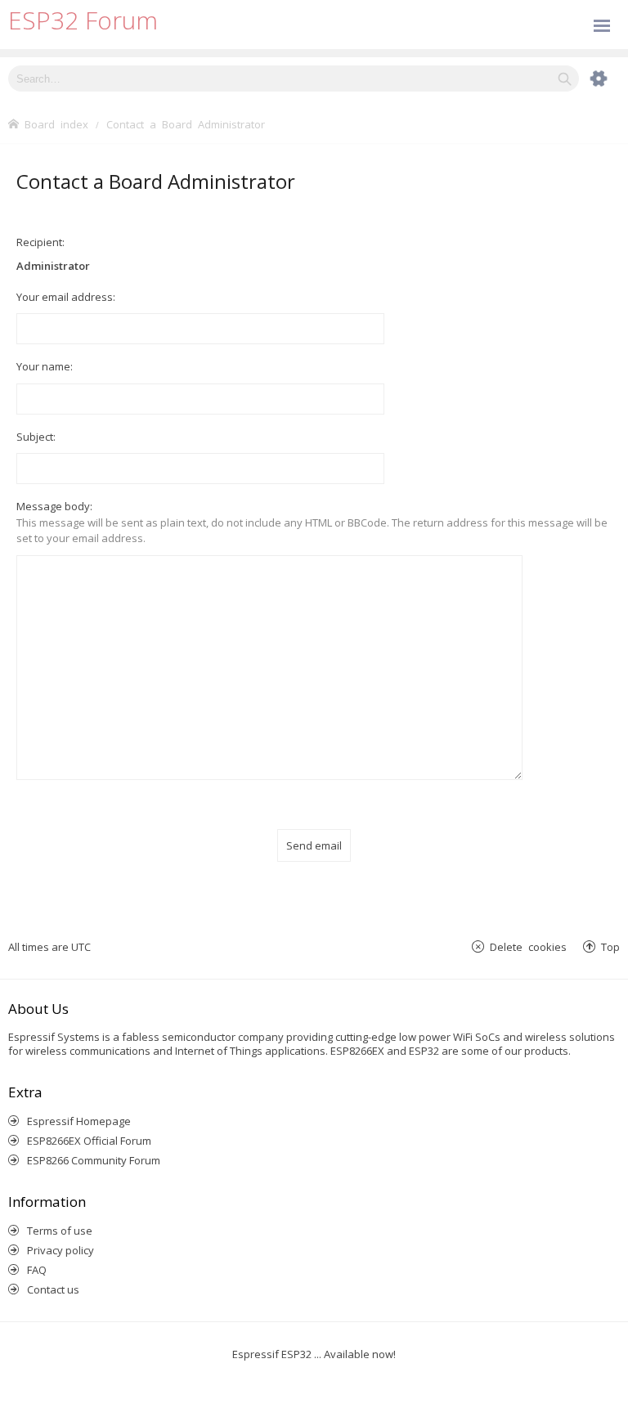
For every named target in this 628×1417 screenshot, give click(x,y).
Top (610, 946)
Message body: (54, 506)
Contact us (53, 1289)
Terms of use (59, 1230)
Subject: (36, 436)
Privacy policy (60, 1250)
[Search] (564, 78)
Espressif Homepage (79, 1121)
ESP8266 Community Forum (93, 1160)
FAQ (37, 1269)
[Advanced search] (590, 78)
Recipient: (40, 242)
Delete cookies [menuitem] (528, 946)
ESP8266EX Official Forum (89, 1140)
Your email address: (65, 296)
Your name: (44, 366)
